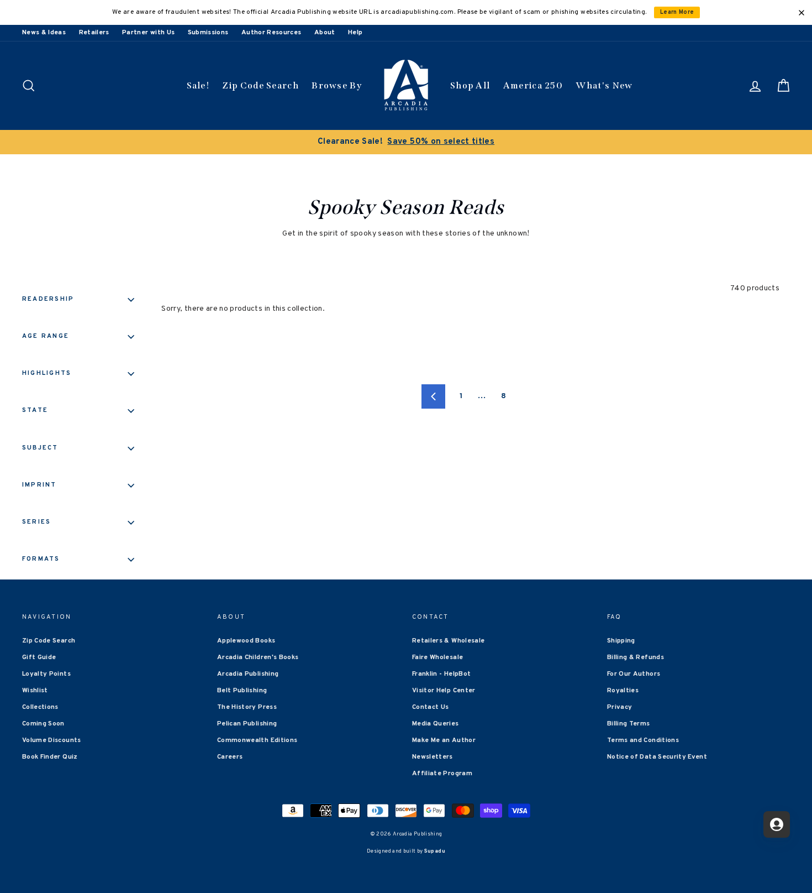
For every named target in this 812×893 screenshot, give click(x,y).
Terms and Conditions (643, 740)
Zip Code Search (260, 85)
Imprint (39, 485)
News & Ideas (44, 32)
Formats (41, 559)
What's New (604, 85)
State (35, 410)
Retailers (94, 32)
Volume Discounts (51, 740)
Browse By (337, 85)
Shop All (470, 85)
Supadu (434, 851)
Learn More (677, 12)
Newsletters (432, 757)
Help (355, 32)
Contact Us (430, 707)
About (324, 32)
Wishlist (35, 690)
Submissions (208, 32)
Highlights (46, 373)
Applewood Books (246, 640)
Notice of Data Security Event (657, 757)
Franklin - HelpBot (441, 674)
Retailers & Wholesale (448, 640)
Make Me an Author (444, 740)
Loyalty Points (46, 674)
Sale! (198, 85)
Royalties (623, 690)
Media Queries (435, 723)
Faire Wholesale (437, 657)
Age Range (45, 336)
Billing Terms (628, 723)
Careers (229, 757)
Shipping (621, 640)
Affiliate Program (442, 773)
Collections (40, 707)
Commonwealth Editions (257, 740)
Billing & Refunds (635, 657)
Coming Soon (43, 723)
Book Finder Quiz (50, 757)
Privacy (619, 707)
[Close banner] (801, 13)
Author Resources (271, 32)
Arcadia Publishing (247, 674)
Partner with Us (148, 32)
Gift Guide (39, 657)
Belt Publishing (242, 690)
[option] (406, 142)
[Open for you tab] (776, 824)
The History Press (247, 707)
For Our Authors (633, 674)
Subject (40, 448)
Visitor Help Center (444, 690)
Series (36, 522)
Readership (48, 299)
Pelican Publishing (247, 723)
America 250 (533, 85)
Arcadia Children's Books (257, 657)
